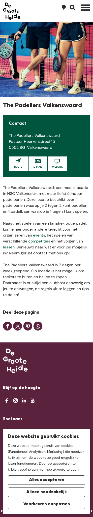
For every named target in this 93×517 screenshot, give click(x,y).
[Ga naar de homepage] (11, 11)
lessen (9, 247)
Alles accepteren (46, 480)
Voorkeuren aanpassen (46, 504)
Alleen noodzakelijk (46, 492)
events (39, 235)
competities (39, 241)
